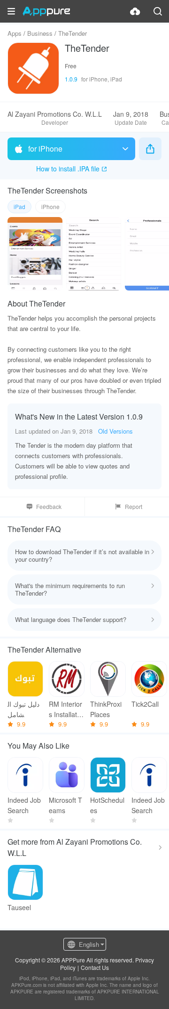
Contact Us (95, 967)
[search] (157, 11)
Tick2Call (145, 704)
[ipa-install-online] (135, 11)
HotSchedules (107, 805)
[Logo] (46, 11)
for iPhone (45, 148)
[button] (11, 11)
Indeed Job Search (24, 805)
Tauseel (19, 907)
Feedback (48, 506)
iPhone (50, 206)
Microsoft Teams (65, 805)
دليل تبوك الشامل (23, 709)
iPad (19, 206)
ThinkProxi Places (106, 709)
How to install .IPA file (68, 168)
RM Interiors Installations (65, 709)
